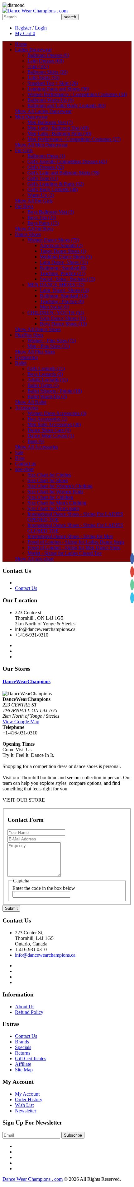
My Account (27, 1094)
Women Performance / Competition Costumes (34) (77, 94)
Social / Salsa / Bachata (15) (67, 279)
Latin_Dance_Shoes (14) (64, 290)
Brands (22, 1041)
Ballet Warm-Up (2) (47, 396)
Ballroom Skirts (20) (47, 72)
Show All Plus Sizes (35, 351)
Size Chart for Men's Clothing (56, 502)
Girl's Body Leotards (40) (52, 189)
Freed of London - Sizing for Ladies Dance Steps (75, 542)
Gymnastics (26, 357)
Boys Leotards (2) (45, 374)
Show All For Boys (34, 228)
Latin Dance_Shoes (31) (64, 262)
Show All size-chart (34, 558)
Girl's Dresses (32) (45, 167)
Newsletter (25, 1110)
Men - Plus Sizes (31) (48, 346)
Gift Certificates (30, 1058)
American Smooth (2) (61, 245)
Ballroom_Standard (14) (64, 295)
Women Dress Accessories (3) (56, 413)
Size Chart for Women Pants (55, 491)
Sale (19, 452)
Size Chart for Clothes (49, 474)
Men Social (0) (54, 307)
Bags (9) (35, 441)
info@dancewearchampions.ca (45, 955)
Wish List (24, 1105)
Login (41, 27)
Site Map (24, 1069)
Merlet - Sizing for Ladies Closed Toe (64, 553)
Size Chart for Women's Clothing (60, 486)
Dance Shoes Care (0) (49, 430)
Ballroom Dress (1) (46, 156)
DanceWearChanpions (26, 681)
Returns (22, 1053)
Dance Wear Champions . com (32, 1179)
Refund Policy (29, 1012)
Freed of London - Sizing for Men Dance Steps (73, 547)
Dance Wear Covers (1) (50, 435)
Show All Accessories (36, 446)
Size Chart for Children (50, 497)
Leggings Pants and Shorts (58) (58, 88)
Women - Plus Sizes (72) (51, 340)
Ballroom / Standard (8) (63, 267)
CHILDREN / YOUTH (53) (55, 312)
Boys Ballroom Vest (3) (50, 211)
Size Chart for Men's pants (53, 508)
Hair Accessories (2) (47, 418)
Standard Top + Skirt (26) (52, 83)
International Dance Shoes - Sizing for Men (70, 536)
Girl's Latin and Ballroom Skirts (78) (63, 172)
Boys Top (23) (41, 217)
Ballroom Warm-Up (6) (50, 100)
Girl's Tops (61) (42, 178)
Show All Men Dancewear (41, 144)
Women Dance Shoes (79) (53, 239)
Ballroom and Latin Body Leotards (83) (66, 105)
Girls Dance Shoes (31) (63, 318)
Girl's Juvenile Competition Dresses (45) (67, 161)
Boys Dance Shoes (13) (63, 323)
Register (23, 27)
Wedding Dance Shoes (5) (66, 256)
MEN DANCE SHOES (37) (55, 284)
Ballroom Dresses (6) (48, 55)
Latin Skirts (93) (43, 77)
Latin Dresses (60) (45, 60)
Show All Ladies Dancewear (43, 111)
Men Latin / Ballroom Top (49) (58, 128)
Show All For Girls (34, 200)
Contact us (25, 463)
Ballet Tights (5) (43, 385)
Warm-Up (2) (40, 195)
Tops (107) (38, 66)
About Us (24, 1006)
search (70, 17)
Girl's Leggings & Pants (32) (55, 183)
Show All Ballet (30, 402)
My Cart (25, 33)
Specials (23, 1047)
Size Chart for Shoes (47, 480)
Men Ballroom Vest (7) (50, 122)
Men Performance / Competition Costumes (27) (74, 139)
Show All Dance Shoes (38, 329)
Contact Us (26, 588)
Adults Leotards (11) (47, 379)
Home (21, 44)
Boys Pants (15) (43, 223)
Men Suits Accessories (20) (54, 424)
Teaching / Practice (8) (62, 301)
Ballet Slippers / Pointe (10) (54, 390)
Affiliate (23, 1064)
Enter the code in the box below (43, 888)
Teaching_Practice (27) (62, 273)
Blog (20, 458)
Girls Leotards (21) (46, 368)
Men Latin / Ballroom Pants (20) (59, 133)
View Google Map (20, 721)
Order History (28, 1099)
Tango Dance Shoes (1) (63, 251)
